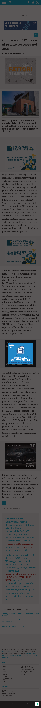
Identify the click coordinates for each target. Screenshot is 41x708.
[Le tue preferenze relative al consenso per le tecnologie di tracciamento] (37, 704)
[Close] (33, 343)
